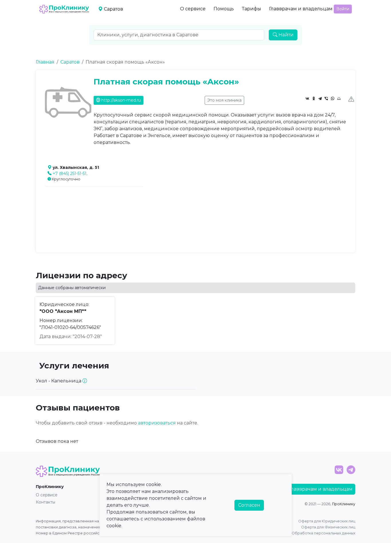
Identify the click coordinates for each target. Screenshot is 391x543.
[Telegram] (320, 98)
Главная (45, 62)
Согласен (249, 505)
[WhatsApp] (332, 98)
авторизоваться (157, 423)
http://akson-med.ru (120, 100)
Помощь (224, 8)
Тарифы (251, 8)
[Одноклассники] (313, 98)
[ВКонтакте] (307, 98)
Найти (285, 34)
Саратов (70, 62)
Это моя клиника (224, 100)
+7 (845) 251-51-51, (70, 173)
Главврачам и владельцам (301, 8)
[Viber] (326, 98)
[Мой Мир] (338, 98)
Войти (342, 8)
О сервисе (193, 8)
